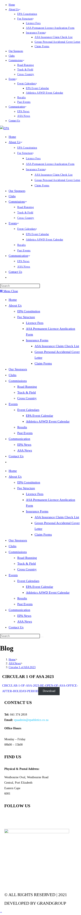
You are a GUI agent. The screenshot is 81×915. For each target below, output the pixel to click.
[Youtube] (21, 817)
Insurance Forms (35, 32)
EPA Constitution (27, 13)
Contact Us (14, 120)
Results (21, 97)
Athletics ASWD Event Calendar (44, 92)
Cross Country (25, 74)
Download (49, 691)
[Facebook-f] (9, 817)
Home (12, 4)
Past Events (24, 101)
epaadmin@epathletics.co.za (31, 720)
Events (12, 79)
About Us (14, 9)
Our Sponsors (16, 51)
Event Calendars (26, 83)
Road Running (25, 65)
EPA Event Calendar (37, 88)
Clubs (12, 55)
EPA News (23, 111)
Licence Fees (33, 23)
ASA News (23, 115)
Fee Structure (25, 18)
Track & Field (25, 69)
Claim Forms (42, 46)
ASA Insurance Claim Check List (54, 37)
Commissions (16, 60)
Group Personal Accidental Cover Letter (57, 41)
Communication (17, 106)
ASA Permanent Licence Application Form (50, 27)
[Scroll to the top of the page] (1, 912)
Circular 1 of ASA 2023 (22, 667)
